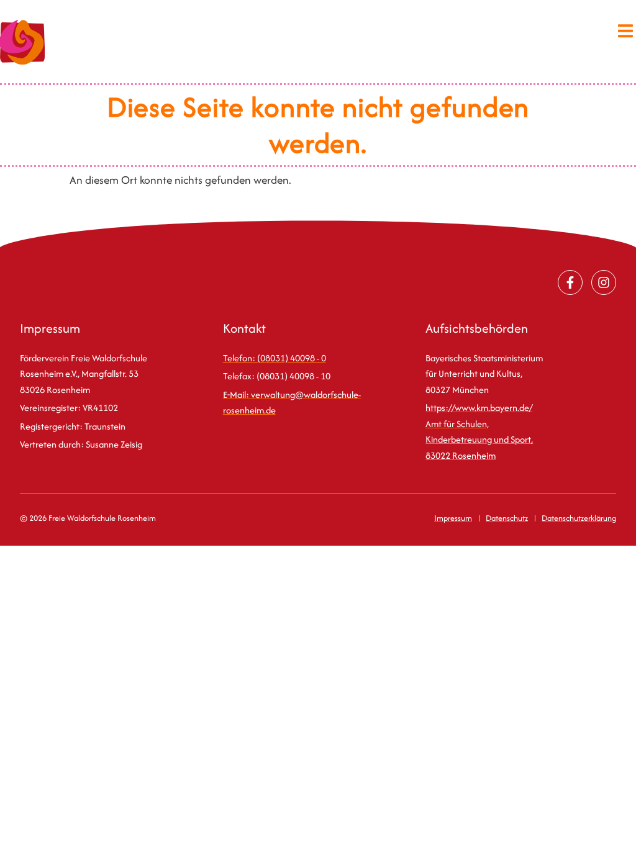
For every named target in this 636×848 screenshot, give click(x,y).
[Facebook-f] (570, 282)
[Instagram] (603, 282)
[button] (625, 31)
